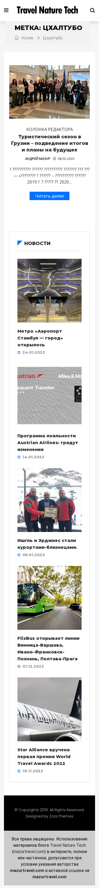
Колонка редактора (49, 129)
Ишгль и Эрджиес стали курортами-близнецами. (47, 544)
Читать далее (49, 196)
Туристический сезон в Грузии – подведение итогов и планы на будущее (49, 143)
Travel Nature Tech (68, 845)
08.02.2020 (66, 158)
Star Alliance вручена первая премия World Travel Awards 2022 (43, 756)
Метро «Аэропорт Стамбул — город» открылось (40, 338)
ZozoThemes (61, 816)
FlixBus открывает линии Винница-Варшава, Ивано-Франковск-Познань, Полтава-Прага (48, 648)
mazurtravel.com (28, 851)
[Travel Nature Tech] (49, 10)
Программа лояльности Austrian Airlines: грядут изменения (47, 442)
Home (26, 38)
